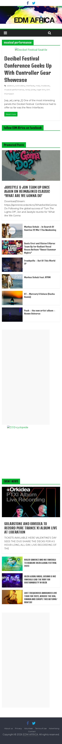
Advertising (54, 728)
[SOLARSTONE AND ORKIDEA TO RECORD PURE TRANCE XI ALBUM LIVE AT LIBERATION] (31, 488)
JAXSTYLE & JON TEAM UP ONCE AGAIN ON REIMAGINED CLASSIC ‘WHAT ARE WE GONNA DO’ (27, 191)
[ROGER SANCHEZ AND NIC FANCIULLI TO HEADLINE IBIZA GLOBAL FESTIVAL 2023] (12, 558)
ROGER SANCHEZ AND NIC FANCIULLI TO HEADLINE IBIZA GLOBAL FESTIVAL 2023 (40, 562)
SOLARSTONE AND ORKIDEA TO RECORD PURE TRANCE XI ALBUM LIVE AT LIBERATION (30, 527)
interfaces (30, 85)
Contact (32, 731)
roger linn (41, 89)
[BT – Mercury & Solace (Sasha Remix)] (12, 292)
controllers (20, 85)
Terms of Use (41, 728)
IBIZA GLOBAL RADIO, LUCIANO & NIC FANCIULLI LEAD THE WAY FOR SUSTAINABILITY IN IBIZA (40, 579)
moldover (45, 85)
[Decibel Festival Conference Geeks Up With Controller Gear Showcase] (31, 49)
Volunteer (28, 728)
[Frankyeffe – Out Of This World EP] (12, 259)
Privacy (18, 728)
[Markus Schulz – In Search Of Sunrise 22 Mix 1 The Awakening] (12, 225)
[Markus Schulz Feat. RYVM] (12, 276)
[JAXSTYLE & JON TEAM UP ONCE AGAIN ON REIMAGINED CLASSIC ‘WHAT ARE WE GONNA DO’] (31, 151)
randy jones (30, 89)
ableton (10, 85)
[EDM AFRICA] (31, 15)
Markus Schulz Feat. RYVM (37, 277)
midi (38, 85)
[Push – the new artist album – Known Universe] (12, 309)
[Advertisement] (26, 377)
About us (8, 728)
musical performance (14, 89)
